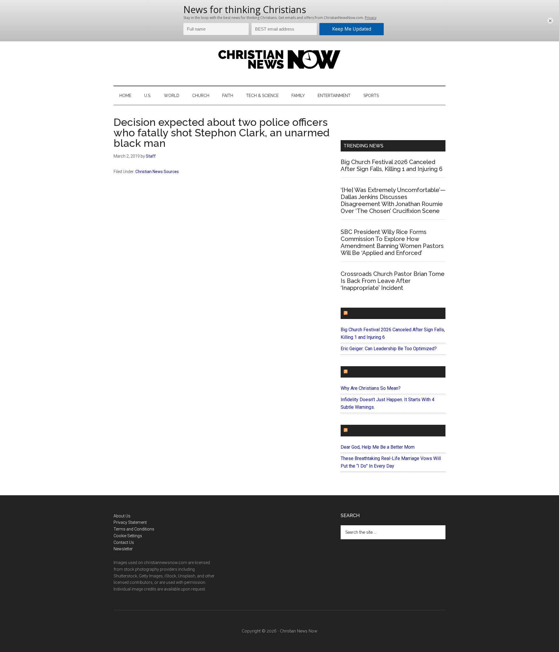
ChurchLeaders (369, 313)
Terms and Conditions (134, 529)
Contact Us (124, 542)
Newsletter (123, 549)
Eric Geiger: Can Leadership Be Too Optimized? (389, 348)
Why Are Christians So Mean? (371, 388)
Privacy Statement (130, 522)
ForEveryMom (367, 430)
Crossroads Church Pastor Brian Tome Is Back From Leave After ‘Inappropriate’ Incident (393, 280)
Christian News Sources (157, 171)
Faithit (358, 372)
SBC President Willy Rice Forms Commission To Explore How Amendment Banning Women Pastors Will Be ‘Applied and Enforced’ (392, 242)
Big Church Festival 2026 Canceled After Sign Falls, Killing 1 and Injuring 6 (392, 165)
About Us (122, 516)
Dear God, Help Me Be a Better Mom (378, 447)
